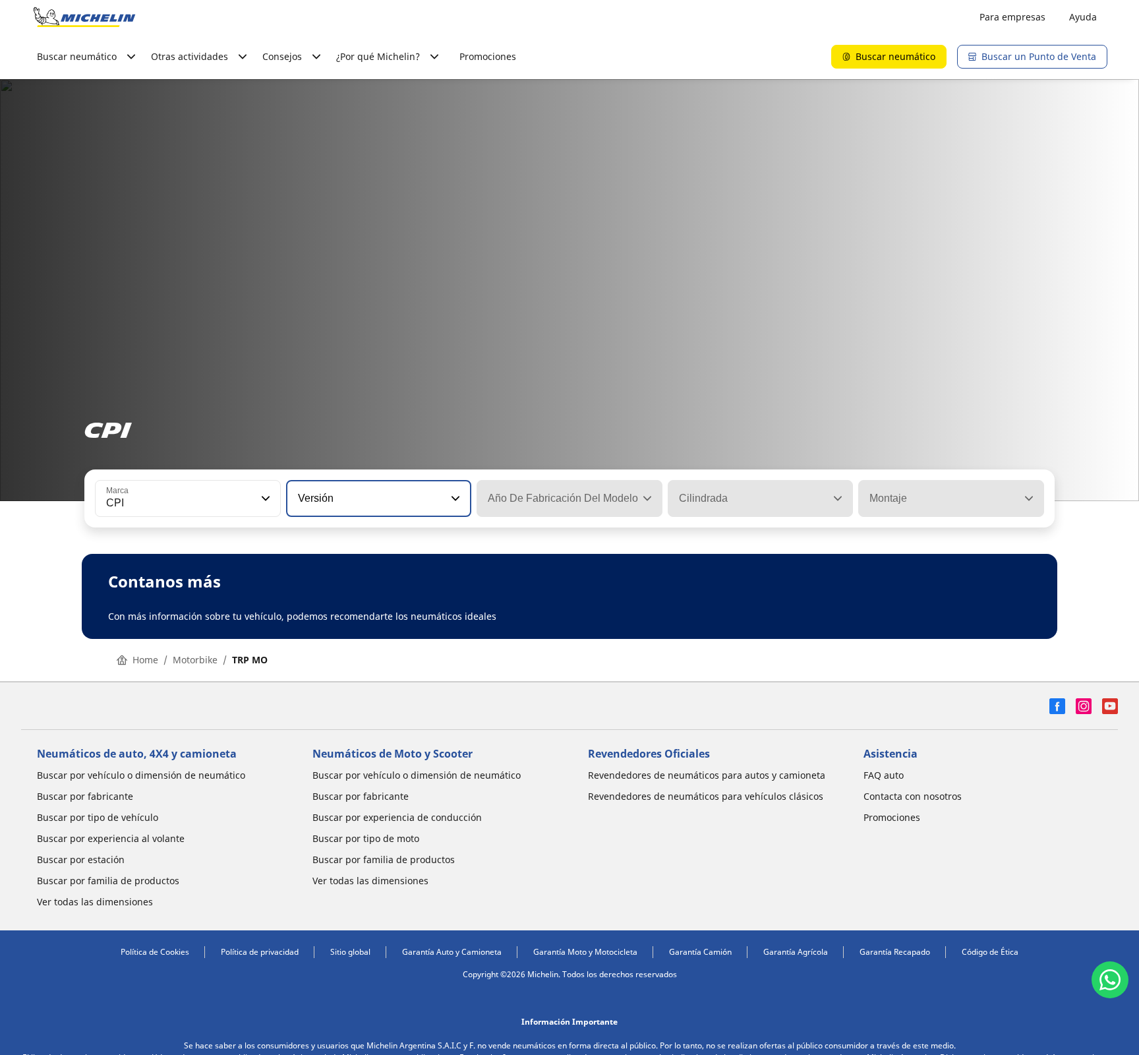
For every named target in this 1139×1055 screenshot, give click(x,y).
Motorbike (195, 659)
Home (145, 659)
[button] (264, 498)
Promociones (487, 56)
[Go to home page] (84, 17)
